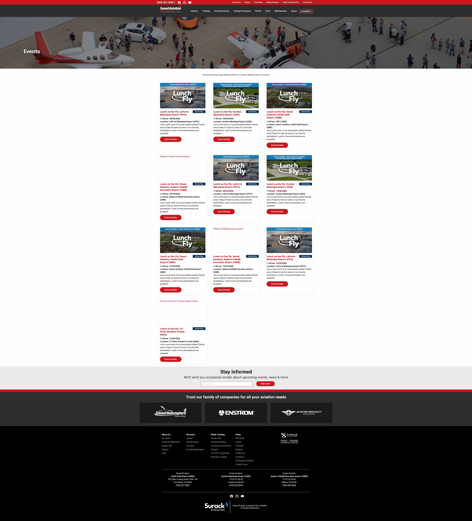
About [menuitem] (294, 11)
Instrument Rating (218, 442)
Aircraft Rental (192, 442)
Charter (189, 438)
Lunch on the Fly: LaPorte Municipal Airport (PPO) (174, 113)
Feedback (240, 457)
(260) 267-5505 (165, 2)
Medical (239, 449)
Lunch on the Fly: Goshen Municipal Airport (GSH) (227, 113)
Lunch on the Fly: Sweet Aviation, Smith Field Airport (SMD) (280, 114)
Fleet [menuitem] (268, 11)
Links (164, 453)
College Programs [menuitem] (242, 11)
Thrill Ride (258, 2)
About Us (166, 434)
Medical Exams (272, 2)
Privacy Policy (242, 464)
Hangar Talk (167, 446)
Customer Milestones (171, 442)
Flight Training (218, 434)
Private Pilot (216, 438)
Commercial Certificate (221, 446)
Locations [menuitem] (306, 11)
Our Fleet (190, 446)
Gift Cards (236, 2)
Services (190, 434)
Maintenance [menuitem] (281, 11)
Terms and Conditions (245, 461)
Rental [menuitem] (258, 11)
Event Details (171, 139)
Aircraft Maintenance (195, 449)
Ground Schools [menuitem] (221, 11)
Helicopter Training (219, 457)
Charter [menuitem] (194, 11)
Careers (165, 449)
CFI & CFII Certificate (220, 453)
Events (247, 2)
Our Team (166, 438)
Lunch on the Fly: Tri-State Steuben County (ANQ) (172, 331)
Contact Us (307, 2)
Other (238, 434)
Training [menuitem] (206, 11)
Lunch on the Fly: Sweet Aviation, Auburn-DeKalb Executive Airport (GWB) (173, 187)
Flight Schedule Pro (291, 2)
